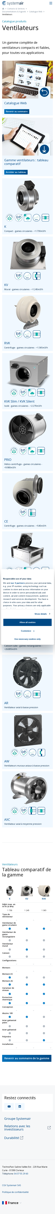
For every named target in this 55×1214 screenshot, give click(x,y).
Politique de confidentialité (15, 1192)
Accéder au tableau (16, 172)
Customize (26, 631)
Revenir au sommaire (17, 111)
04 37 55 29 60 (21, 1173)
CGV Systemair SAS (11, 1185)
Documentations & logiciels (14, 11)
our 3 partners (18, 583)
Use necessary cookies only (27, 639)
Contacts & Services (16, 8)
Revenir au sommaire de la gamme (26, 1058)
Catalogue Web (35, 11)
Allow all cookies (27, 622)
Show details (41, 614)
